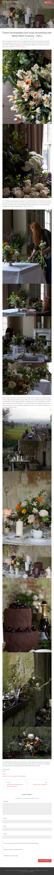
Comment (6, 801)
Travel (3, 771)
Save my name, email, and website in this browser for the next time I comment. (20, 843)
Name (5, 818)
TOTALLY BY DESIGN (10, 2)
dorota (32, 39)
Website (5, 833)
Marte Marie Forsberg (41, 44)
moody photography (21, 776)
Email (5, 826)
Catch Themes (29, 871)
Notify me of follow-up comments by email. (13, 849)
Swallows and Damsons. (20, 46)
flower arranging (12, 776)
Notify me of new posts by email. (10, 855)
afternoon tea (5, 776)
